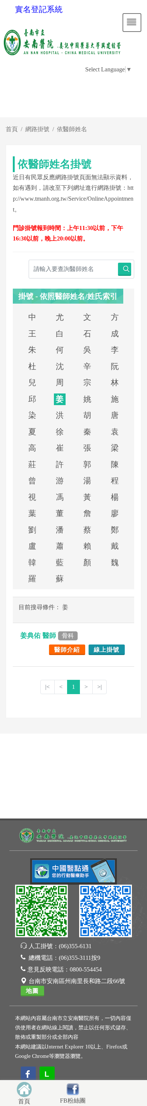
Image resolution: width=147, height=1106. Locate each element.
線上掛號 (106, 649)
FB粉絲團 (73, 1100)
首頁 (12, 129)
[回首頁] (24, 1088)
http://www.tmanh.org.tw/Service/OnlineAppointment (73, 199)
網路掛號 (37, 129)
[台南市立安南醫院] (73, 835)
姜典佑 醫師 (47, 635)
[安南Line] (41, 912)
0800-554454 (86, 969)
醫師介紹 (67, 649)
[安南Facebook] (105, 912)
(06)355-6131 (75, 946)
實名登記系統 (39, 9)
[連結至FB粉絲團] (72, 1088)
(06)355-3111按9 (79, 958)
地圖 (32, 991)
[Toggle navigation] (131, 22)
